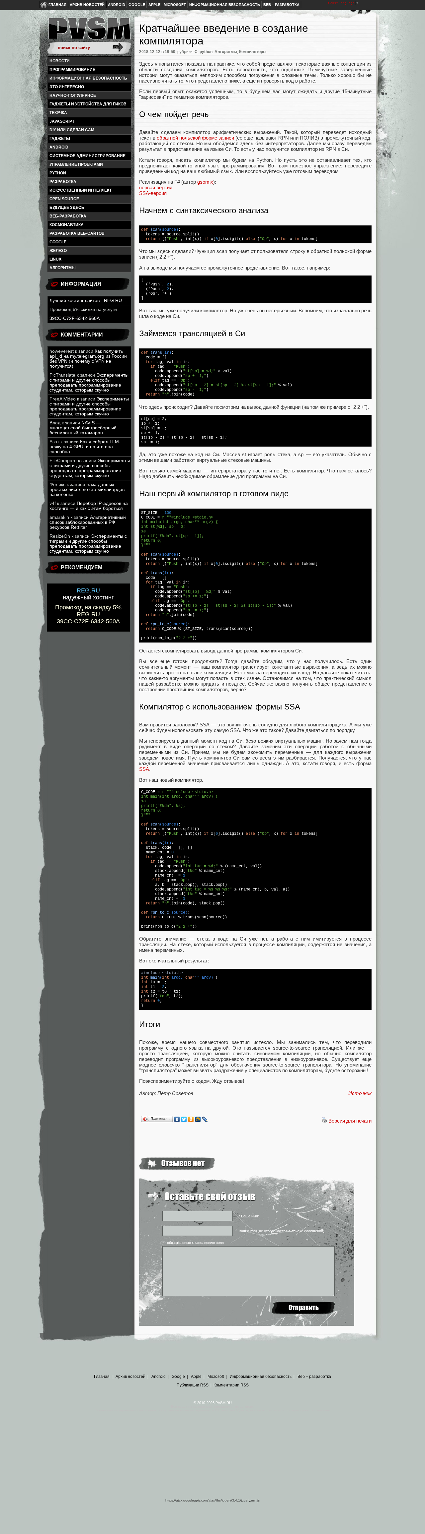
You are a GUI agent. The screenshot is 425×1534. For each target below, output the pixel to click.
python (57, 173)
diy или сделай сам (71, 130)
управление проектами (76, 164)
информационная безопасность (88, 78)
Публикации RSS (193, 1385)
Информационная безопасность (224, 5)
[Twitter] (184, 1119)
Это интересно (66, 87)
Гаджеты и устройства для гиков (88, 104)
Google (136, 5)
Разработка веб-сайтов (77, 233)
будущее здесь (66, 207)
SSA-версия (153, 193)
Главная (57, 5)
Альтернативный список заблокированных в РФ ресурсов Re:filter (87, 522)
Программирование (72, 69)
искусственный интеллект (80, 190)
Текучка (58, 112)
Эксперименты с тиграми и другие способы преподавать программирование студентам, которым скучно (88, 383)
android (58, 147)
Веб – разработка (281, 5)
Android (116, 5)
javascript (61, 121)
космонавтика (66, 224)
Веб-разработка (67, 216)
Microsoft (175, 5)
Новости (59, 61)
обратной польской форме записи (195, 138)
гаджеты (59, 138)
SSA (144, 769)
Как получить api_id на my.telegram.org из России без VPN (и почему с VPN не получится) (88, 359)
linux (55, 259)
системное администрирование (87, 155)
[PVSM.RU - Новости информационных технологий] (88, 31)
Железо (58, 250)
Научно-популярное (72, 95)
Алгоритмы (62, 268)
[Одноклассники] (191, 1119)
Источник (360, 1093)
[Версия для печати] (324, 1121)
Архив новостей (87, 5)
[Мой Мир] (198, 1119)
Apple (154, 5)
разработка (62, 181)
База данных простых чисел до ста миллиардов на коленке (87, 489)
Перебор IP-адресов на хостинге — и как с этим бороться (88, 506)
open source (64, 199)
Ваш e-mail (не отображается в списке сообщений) (281, 1231)
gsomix (205, 182)
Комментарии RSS (231, 1385)
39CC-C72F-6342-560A (74, 318)
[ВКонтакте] (177, 1119)
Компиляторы (252, 51)
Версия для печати (350, 1121)
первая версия (155, 187)
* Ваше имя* (249, 1216)
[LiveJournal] (205, 1119)
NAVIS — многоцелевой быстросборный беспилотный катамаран (83, 427)
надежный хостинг (88, 594)
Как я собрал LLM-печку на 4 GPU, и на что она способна (85, 446)
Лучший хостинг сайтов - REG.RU (85, 300)
